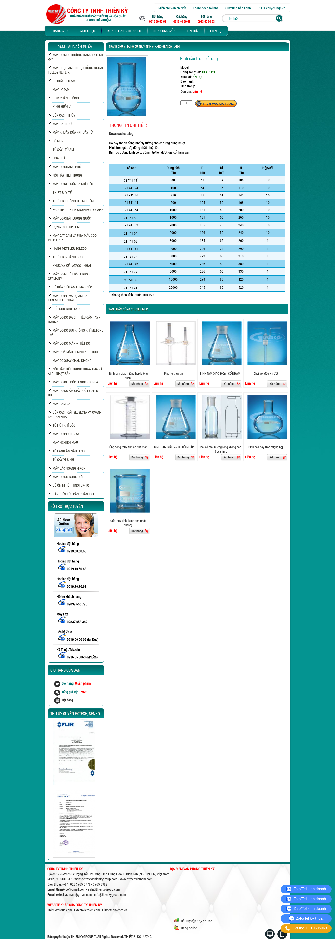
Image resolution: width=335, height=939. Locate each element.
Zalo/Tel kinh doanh (309, 889)
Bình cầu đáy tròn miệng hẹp (265, 447)
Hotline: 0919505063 (309, 928)
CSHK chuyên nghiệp (271, 8)
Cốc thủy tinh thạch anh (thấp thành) (128, 522)
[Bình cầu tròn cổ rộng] (127, 116)
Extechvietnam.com (87, 910)
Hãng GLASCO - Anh (167, 46)
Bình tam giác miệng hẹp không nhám (128, 375)
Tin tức (192, 30)
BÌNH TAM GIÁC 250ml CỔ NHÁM (174, 447)
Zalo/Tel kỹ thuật (309, 918)
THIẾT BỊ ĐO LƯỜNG (138, 936)
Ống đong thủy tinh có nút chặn (128, 447)
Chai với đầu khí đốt (266, 373)
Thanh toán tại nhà (206, 8)
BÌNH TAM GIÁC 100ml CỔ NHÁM (220, 373)
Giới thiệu (87, 30)
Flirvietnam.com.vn (114, 910)
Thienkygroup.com (59, 910)
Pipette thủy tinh (174, 373)
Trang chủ (59, 30)
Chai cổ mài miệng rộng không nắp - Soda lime (220, 449)
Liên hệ (215, 30)
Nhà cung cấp (164, 30)
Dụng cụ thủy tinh (139, 46)
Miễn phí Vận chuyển (172, 8)
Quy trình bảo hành (238, 8)
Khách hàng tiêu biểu (124, 30)
